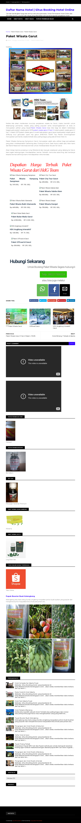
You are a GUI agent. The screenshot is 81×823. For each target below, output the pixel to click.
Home (7, 2)
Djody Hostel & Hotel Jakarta (25, 692)
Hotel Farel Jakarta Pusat (23, 701)
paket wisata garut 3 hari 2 (43, 130)
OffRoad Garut (34, 326)
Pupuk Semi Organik (34, 24)
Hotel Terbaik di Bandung (23, 710)
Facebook (53, 294)
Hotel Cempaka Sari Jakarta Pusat (26, 683)
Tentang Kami (26, 2)
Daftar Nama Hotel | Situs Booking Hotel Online (40, 9)
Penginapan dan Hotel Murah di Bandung (29, 752)
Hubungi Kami (15, 2)
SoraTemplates (17, 820)
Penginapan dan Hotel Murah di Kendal (28, 761)
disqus (72, 343)
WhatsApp (42, 294)
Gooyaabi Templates (36, 820)
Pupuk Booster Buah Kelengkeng (20, 596)
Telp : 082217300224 (53, 274)
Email (65, 294)
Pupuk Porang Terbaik (22, 744)
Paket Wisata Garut (17, 31)
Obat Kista (18, 19)
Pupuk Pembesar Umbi (15, 24)
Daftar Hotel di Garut (22, 735)
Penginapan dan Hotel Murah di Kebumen (29, 726)
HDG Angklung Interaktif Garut (61, 327)
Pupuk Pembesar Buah (45, 19)
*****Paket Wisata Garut (14, 326)
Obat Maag (29, 19)
